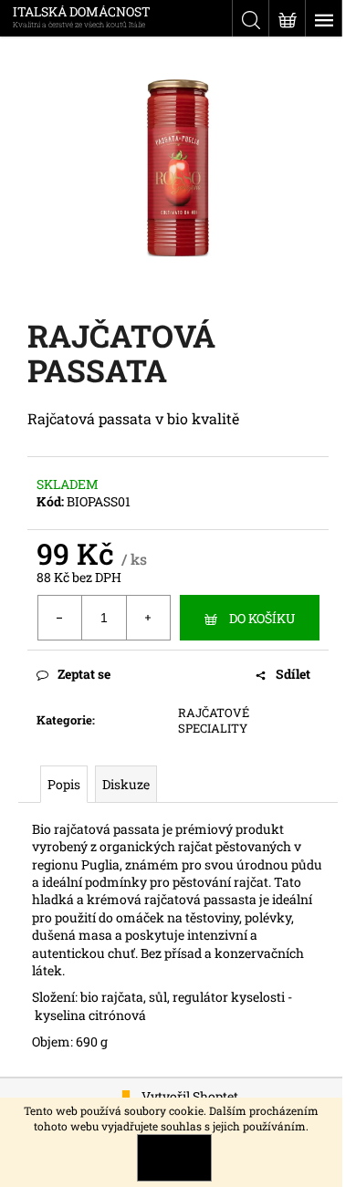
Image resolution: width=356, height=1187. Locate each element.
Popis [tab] (63, 784)
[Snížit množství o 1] (60, 618)
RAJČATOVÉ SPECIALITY (213, 720)
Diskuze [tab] (126, 784)
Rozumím (174, 1158)
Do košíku (262, 618)
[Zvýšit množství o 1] (148, 618)
